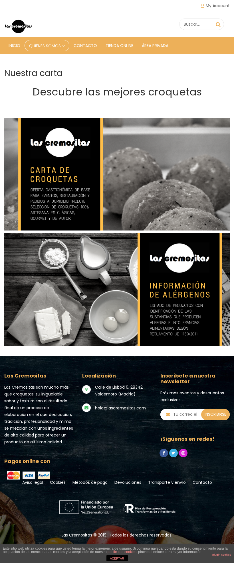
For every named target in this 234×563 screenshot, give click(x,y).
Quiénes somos (45, 46)
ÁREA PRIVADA (155, 45)
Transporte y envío (167, 482)
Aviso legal (32, 482)
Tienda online (119, 45)
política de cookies (122, 552)
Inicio (14, 45)
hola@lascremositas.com (120, 408)
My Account (218, 6)
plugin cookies (221, 554)
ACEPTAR (117, 558)
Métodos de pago (90, 482)
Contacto (85, 45)
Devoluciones (127, 482)
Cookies (58, 482)
